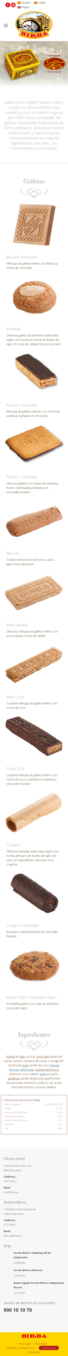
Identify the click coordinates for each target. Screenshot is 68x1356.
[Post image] (7, 1254)
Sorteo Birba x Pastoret (28, 1270)
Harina (10, 1057)
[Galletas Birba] (34, 25)
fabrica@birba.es (13, 1235)
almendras (27, 1070)
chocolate (42, 1057)
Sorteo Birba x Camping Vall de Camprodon (32, 1255)
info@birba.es (11, 1192)
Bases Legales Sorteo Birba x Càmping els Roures (39, 1285)
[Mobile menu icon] (6, 25)
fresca (47, 1070)
